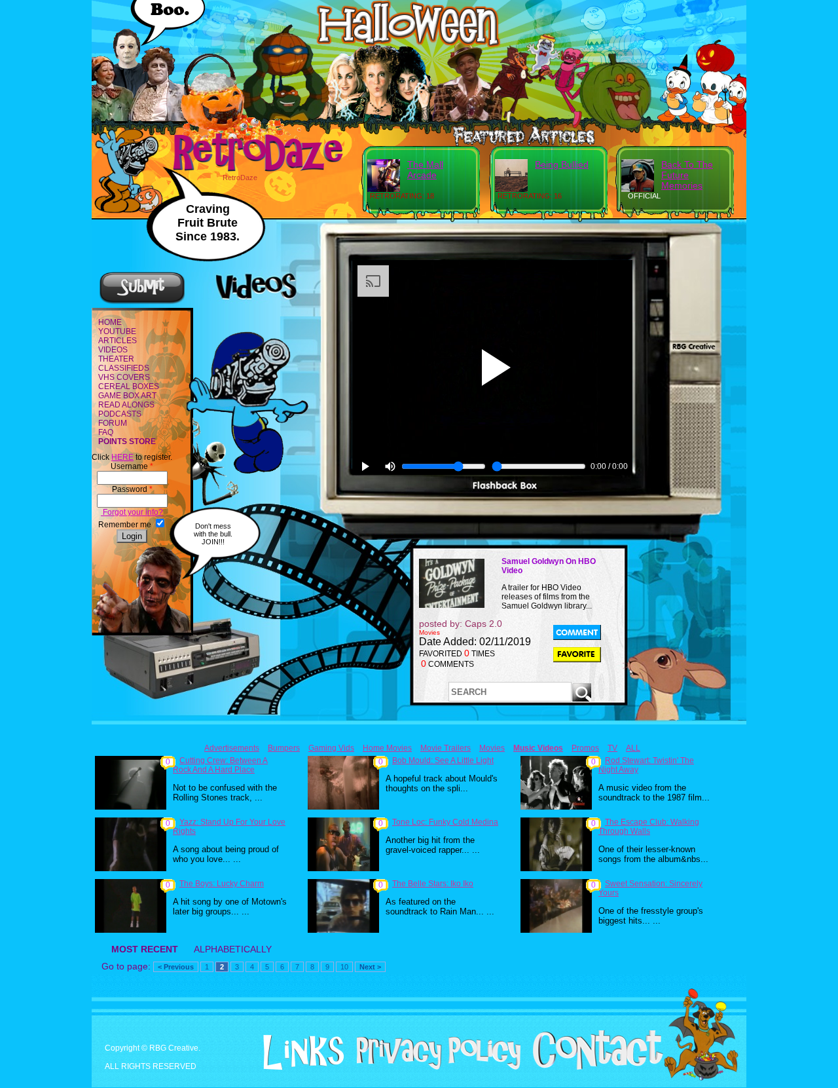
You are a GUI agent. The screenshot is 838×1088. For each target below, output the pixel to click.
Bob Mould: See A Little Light (443, 760)
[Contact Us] (592, 1067)
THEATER (116, 359)
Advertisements (231, 748)
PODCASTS (119, 414)
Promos (585, 748)
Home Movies (387, 748)
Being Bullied (562, 164)
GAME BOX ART (127, 395)
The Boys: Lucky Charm (221, 883)
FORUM (112, 423)
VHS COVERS (124, 377)
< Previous (176, 967)
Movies (492, 748)
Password (132, 489)
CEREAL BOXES (128, 386)
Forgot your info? (132, 512)
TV (612, 748)
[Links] (298, 1052)
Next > (370, 967)
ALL (633, 748)
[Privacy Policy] (433, 1067)
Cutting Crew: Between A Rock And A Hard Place (220, 765)
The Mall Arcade (425, 169)
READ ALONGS (126, 404)
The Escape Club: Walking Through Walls (648, 826)
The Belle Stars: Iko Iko (432, 883)
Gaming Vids (331, 748)
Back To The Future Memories (687, 175)
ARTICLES (117, 340)
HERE (122, 457)
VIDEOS (113, 349)
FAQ (105, 432)
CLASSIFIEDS (123, 368)
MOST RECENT (144, 949)
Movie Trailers (445, 748)
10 (344, 967)
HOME (110, 322)
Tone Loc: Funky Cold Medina (445, 822)
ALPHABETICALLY (233, 949)
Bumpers (284, 748)
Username (132, 466)
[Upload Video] (142, 302)
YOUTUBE (117, 331)
